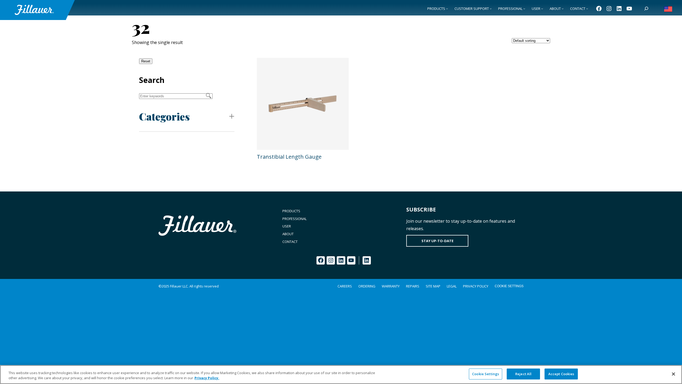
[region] (341, 374)
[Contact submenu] (587, 8)
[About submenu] (563, 8)
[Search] (646, 8)
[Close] (673, 374)
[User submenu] (542, 8)
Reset (145, 61)
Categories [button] (164, 116)
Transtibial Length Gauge (289, 156)
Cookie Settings (509, 286)
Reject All (523, 373)
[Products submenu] (447, 8)
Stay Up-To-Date (437, 240)
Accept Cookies (561, 373)
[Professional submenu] (524, 8)
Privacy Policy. (206, 378)
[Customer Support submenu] (491, 8)
